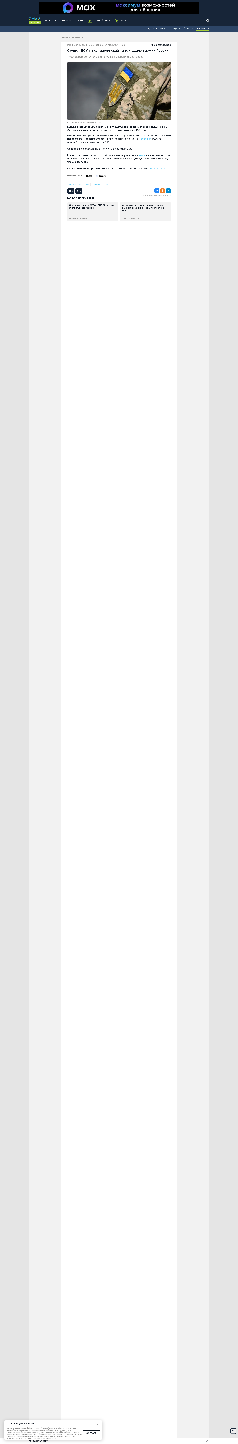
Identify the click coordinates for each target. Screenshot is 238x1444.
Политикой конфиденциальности (41, 1438)
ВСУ (106, 184)
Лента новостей (38, 1441)
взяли (142, 155)
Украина (97, 184)
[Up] (233, 1431)
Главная (64, 38)
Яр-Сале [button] (200, 28)
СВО (87, 184)
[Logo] (35, 20)
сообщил (146, 139)
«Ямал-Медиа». (156, 169)
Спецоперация (77, 38)
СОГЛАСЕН (92, 1433)
